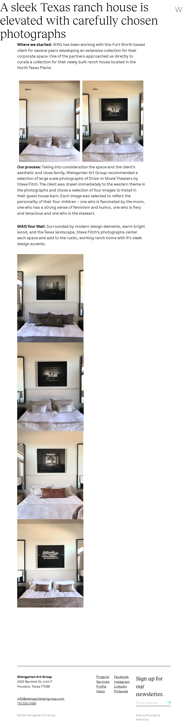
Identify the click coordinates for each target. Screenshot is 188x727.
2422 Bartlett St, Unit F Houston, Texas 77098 (34, 681)
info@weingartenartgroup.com (40, 698)
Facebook (121, 677)
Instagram (122, 682)
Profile (101, 686)
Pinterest (121, 691)
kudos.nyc (142, 719)
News (100, 691)
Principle (152, 715)
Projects (102, 677)
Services (102, 682)
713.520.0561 (26, 703)
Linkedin (120, 686)
